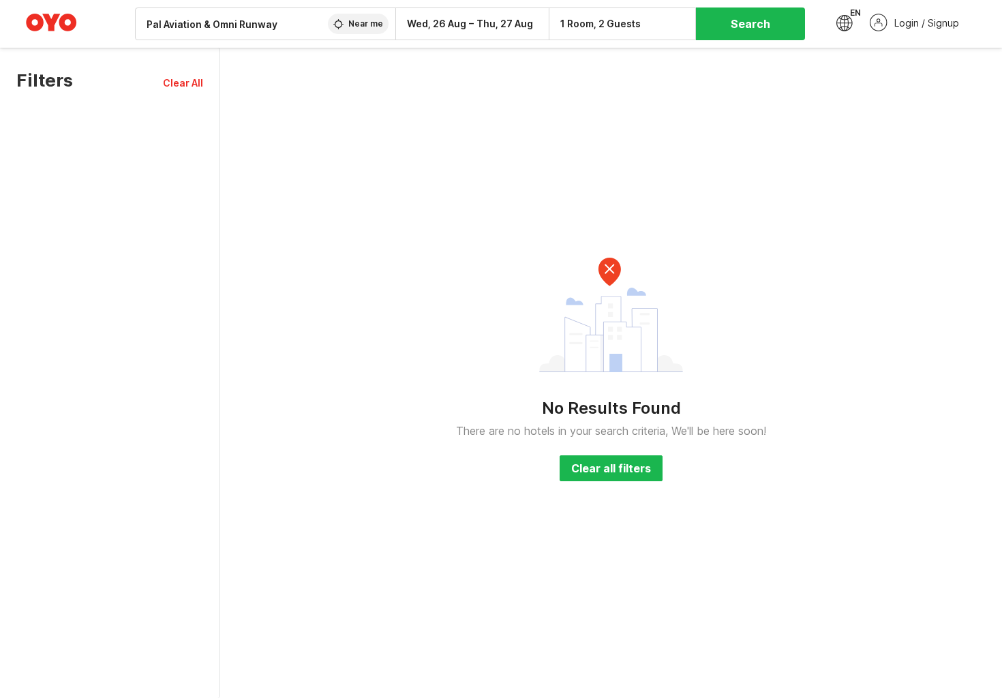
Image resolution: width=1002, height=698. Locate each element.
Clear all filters (611, 468)
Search (750, 24)
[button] (183, 82)
